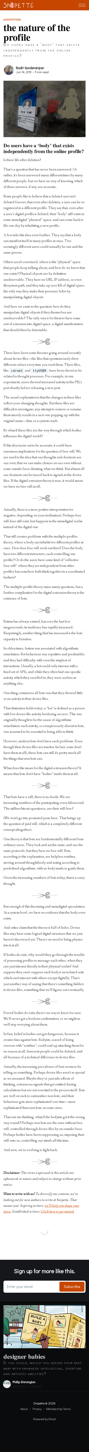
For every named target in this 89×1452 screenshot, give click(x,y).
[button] (82, 5)
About (24, 1409)
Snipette (38, 1403)
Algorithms (12, 19)
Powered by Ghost (44, 1419)
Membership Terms (58, 1409)
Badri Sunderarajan (30, 67)
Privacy (37, 1409)
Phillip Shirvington (24, 1382)
